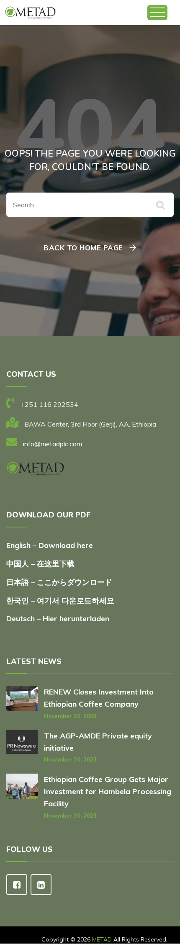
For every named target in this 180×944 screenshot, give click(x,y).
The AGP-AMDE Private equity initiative (98, 742)
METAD (102, 939)
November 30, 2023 (70, 716)
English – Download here (50, 545)
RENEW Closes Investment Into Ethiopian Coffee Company (99, 698)
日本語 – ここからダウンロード (59, 582)
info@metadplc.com (52, 444)
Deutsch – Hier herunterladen (57, 618)
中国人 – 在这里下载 (40, 563)
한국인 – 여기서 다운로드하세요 (60, 600)
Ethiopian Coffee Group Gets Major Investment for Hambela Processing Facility (107, 791)
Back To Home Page (83, 247)
